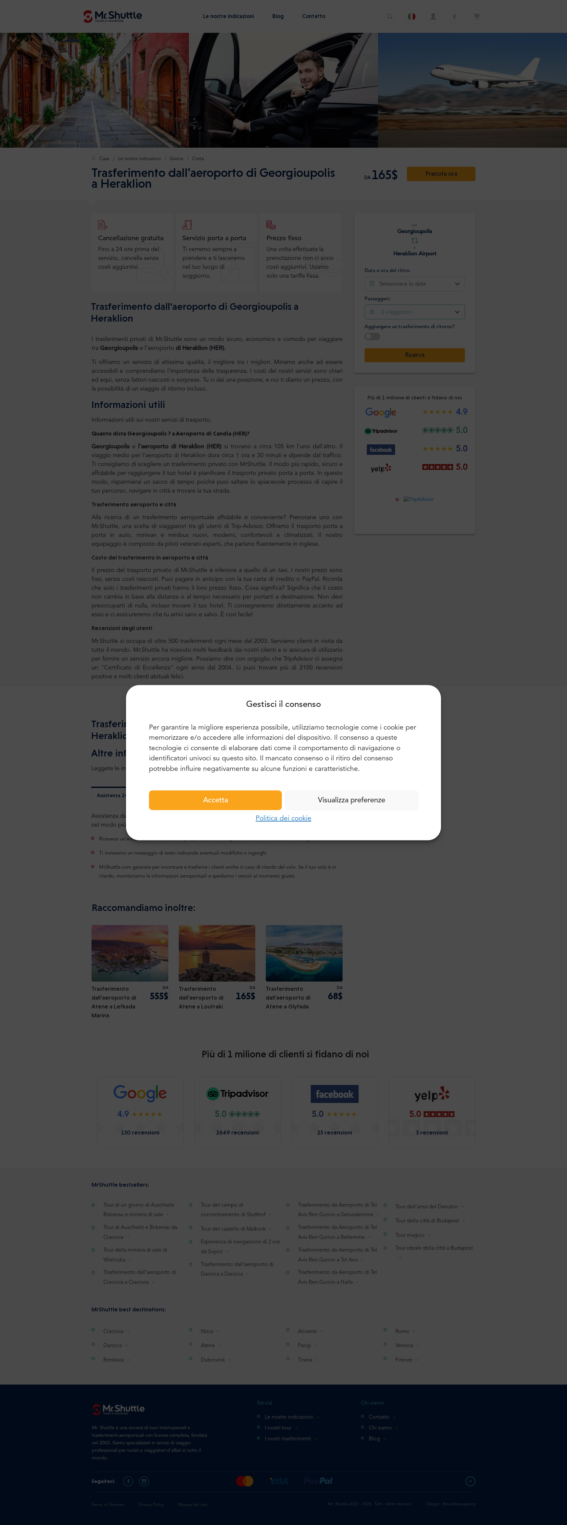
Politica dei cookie (283, 818)
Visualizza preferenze (351, 800)
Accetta (215, 800)
